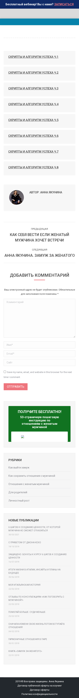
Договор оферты (39, 689)
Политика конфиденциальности (39, 694)
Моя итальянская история (24, 585)
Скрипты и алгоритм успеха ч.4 (33, 104)
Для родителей (17, 492)
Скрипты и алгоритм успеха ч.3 (33, 88)
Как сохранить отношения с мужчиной (31, 475)
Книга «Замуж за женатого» (25, 651)
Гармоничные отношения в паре (27, 639)
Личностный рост (19, 500)
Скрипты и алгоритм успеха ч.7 (33, 151)
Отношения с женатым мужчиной (28, 484)
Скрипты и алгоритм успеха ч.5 (33, 120)
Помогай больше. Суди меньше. (27, 612)
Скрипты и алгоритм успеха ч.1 (33, 57)
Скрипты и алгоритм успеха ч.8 (33, 167)
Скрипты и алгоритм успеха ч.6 (33, 136)
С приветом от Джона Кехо (24, 542)
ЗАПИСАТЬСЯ (64, 4)
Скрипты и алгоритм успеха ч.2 (33, 72)
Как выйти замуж (18, 467)
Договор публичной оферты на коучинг (39, 685)
